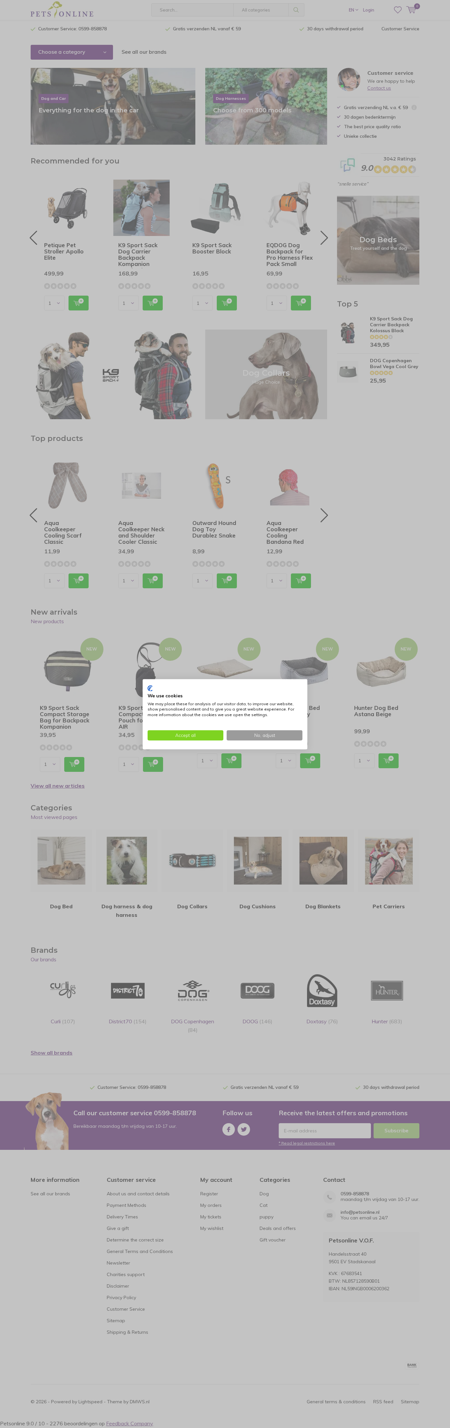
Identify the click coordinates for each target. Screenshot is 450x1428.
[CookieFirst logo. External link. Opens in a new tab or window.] (150, 688)
